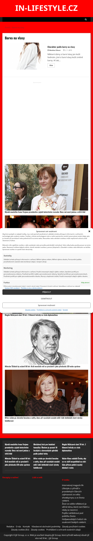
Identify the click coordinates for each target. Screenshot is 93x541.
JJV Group (53, 538)
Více (52, 65)
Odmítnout (46, 298)
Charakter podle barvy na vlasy (25, 56)
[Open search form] (86, 19)
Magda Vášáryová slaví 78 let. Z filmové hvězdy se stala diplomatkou (31, 315)
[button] (89, 231)
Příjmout (46, 292)
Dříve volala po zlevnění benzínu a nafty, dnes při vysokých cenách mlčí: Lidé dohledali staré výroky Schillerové (46, 463)
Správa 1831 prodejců (12, 288)
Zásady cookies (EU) (20, 529)
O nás (18, 526)
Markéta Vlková (54, 50)
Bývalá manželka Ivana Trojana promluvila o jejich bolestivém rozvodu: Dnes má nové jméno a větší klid (45, 212)
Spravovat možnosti (46, 305)
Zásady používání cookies (73, 526)
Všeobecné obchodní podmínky (46, 526)
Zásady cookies (30, 310)
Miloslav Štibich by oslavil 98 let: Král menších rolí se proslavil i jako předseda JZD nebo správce (42, 366)
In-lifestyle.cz (46, 8)
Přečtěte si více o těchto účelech (31, 288)
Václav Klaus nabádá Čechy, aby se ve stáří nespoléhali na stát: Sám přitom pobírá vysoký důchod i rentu (74, 463)
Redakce (10, 526)
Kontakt (65, 310)
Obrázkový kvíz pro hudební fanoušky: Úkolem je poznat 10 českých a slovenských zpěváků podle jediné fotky (45, 449)
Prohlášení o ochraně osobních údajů (49, 310)
